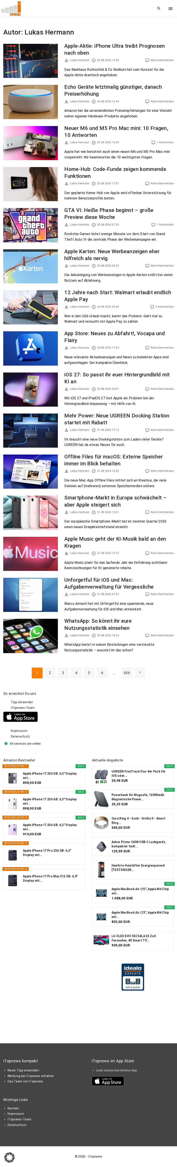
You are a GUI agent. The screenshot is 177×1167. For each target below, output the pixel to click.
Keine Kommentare (162, 60)
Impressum (19, 731)
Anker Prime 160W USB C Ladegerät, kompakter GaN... (139, 844)
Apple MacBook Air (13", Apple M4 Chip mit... (140, 915)
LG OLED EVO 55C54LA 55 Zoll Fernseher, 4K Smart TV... (134, 938)
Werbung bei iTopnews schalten (31, 1076)
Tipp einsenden (22, 702)
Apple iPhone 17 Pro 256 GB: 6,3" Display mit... (47, 853)
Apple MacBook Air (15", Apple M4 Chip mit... (140, 891)
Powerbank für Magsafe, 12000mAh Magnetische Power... (138, 797)
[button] (9, 1157)
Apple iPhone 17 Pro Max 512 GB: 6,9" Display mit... (50, 878)
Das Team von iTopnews (25, 1081)
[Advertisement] (124, 718)
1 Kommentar (165, 142)
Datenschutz (20, 736)
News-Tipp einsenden (23, 1070)
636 (127, 673)
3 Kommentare (165, 306)
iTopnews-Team (23, 707)
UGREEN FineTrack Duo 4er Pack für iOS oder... (139, 773)
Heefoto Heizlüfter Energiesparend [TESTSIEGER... (138, 868)
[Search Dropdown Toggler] (159, 8)
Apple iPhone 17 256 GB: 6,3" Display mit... (50, 776)
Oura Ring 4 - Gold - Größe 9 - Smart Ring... (139, 820)
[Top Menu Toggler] (170, 8)
